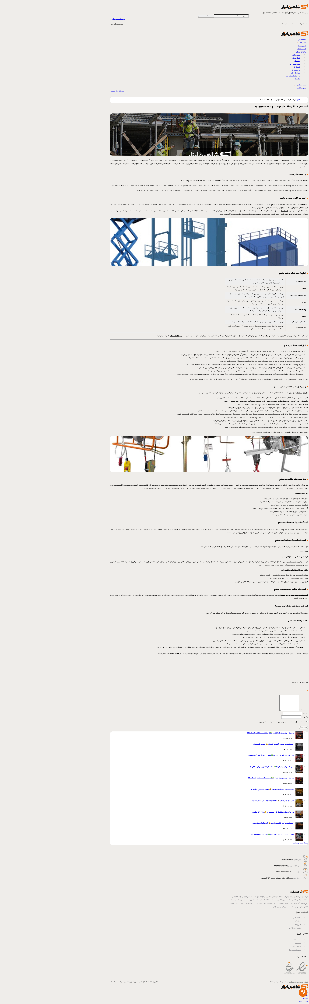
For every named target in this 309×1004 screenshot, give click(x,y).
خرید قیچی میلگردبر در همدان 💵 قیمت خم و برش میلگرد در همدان (271, 755)
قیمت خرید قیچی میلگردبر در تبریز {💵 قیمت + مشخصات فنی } (272, 834)
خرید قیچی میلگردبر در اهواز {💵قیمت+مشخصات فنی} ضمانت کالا (271, 778)
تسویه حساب (296, 946)
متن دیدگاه (303, 710)
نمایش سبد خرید (117, 24)
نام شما (305, 713)
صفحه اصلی (297, 917)
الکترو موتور (261, 204)
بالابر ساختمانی (284, 211)
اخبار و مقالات (296, 924)
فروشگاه (298, 921)
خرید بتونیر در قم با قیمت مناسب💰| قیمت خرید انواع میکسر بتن (272, 789)
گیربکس (121, 163)
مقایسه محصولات (295, 950)
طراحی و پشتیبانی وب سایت (298, 982)
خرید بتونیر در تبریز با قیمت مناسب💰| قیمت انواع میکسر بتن (273, 823)
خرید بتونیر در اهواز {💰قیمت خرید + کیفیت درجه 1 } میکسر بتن (272, 800)
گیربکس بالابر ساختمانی (297, 529)
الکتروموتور (295, 581)
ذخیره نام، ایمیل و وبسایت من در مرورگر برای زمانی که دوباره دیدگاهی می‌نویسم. (281, 722)
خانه (304, 99)
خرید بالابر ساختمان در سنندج (298, 160)
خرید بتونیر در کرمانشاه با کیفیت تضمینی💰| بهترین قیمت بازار (273, 812)
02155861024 (304, 551)
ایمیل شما (304, 717)
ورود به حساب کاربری (117, 19)
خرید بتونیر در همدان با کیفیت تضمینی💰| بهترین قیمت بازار (273, 744)
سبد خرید (298, 943)
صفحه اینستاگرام (295, 928)
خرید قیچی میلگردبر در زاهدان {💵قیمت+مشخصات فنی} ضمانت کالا (270, 733)
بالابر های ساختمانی (292, 562)
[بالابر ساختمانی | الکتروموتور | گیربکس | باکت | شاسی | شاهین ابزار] (294, 9)
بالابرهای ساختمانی (302, 393)
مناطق (299, 99)
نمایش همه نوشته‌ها (300, 843)
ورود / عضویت (296, 939)
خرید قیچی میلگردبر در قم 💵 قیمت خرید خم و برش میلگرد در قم (272, 766)
